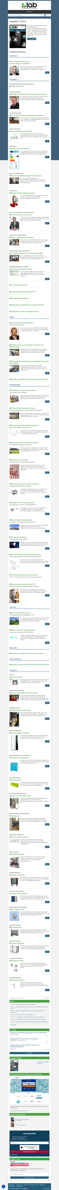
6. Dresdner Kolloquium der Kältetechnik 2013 (27, 253)
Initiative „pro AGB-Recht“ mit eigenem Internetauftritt (30, 379)
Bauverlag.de (46, 1188)
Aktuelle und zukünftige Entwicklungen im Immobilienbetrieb (29, 1021)
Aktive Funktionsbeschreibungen (22, 237)
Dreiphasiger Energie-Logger (21, 710)
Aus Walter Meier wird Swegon (21, 215)
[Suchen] (48, 15)
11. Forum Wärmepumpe (19, 285)
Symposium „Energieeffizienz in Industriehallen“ (27, 305)
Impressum (19, 1186)
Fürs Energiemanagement (20, 837)
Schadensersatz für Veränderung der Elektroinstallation (30, 665)
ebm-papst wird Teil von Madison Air (22, 1014)
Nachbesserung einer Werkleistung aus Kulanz (27, 653)
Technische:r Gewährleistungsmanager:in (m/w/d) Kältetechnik (28, 1033)
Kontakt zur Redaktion (29, 1184)
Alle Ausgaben (31, 39)
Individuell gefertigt (18, 854)
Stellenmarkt (19, 1184)
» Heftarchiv (40, 1063)
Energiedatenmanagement (20, 298)
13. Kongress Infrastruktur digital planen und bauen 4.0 (27, 1017)
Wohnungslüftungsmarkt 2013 (21, 131)
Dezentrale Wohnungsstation (21, 796)
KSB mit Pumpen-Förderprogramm (23, 193)
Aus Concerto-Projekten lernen (21, 269)
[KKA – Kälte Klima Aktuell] (13, 1125)
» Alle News (13, 1025)
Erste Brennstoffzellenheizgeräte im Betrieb (26, 176)
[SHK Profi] (13, 1120)
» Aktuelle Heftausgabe (43, 1062)
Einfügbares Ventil (17, 961)
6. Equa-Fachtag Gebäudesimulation (23, 292)
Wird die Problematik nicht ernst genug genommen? (29, 94)
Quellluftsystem (16, 927)
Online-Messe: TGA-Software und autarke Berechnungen (27, 1019)
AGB (37, 1184)
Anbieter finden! (30, 1177)
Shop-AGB (41, 1184)
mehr (47, 72)
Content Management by (15, 1188)
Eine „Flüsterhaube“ (18, 909)
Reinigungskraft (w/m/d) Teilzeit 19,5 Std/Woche (24, 1039)
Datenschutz (12, 1186)
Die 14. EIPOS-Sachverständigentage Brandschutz (27, 115)
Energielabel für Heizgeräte (20, 148)
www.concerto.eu (25, 273)
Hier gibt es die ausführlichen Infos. (19, 1110)
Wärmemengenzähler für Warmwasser (24, 693)
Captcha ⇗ (35, 1149)
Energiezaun (15, 816)
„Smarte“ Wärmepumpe (19, 893)
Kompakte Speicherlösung (20, 733)
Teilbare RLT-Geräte (17, 943)
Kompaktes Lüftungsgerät (20, 758)
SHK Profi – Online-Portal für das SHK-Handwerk (22, 1120)
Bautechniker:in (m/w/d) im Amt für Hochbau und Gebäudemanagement (24, 1045)
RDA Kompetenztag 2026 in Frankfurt (22, 1004)
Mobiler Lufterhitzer (18, 875)
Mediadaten (12, 1184)
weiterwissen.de (16, 677)
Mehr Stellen (29, 1053)
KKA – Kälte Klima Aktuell (20, 1125)
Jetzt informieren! (14, 1154)
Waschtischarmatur (18, 980)
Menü (30, 11)
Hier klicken (31, 1148)
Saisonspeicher (16, 780)
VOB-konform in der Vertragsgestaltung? (25, 311)
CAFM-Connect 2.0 (17, 86)
